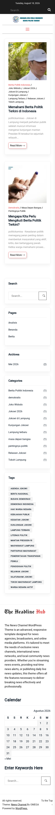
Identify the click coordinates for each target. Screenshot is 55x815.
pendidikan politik (21, 566)
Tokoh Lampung (16, 102)
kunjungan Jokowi (21, 525)
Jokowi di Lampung (17, 91)
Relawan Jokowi (35, 98)
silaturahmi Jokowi (21, 577)
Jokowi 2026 (29, 88)
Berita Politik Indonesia (19, 85)
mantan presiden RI (21, 540)
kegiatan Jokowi (20, 520)
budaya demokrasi (20, 499)
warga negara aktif (22, 587)
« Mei (8, 758)
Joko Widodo (14, 88)
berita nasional (19, 494)
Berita (11, 336)
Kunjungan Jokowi (17, 95)
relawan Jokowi (20, 572)
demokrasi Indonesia (22, 504)
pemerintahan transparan (25, 556)
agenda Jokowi (19, 489)
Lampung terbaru (16, 98)
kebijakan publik (20, 514)
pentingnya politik (17, 211)
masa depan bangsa (31, 207)
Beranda (12, 329)
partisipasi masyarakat (23, 551)
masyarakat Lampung (22, 546)
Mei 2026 (13, 364)
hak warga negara (21, 509)
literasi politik (19, 535)
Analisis (12, 322)
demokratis (13, 207)
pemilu (14, 561)
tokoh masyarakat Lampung (26, 582)
